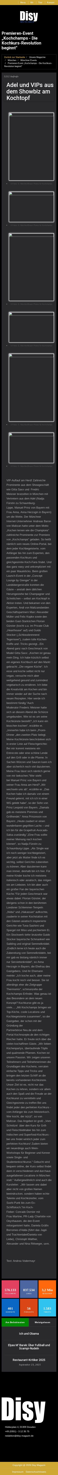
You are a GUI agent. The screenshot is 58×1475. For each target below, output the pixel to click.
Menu (23, 2)
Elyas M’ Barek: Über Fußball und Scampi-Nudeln (29, 1346)
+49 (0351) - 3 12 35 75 (17, 1431)
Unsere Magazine (37, 57)
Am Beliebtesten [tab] (15, 1322)
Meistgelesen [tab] (42, 1322)
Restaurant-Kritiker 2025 (29, 1360)
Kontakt (50, 2)
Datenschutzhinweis (36, 1471)
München (12, 60)
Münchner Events (28, 60)
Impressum (18, 1471)
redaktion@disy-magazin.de (19, 1435)
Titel (40, 2)
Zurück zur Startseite (14, 57)
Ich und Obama (29, 1333)
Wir (32, 2)
